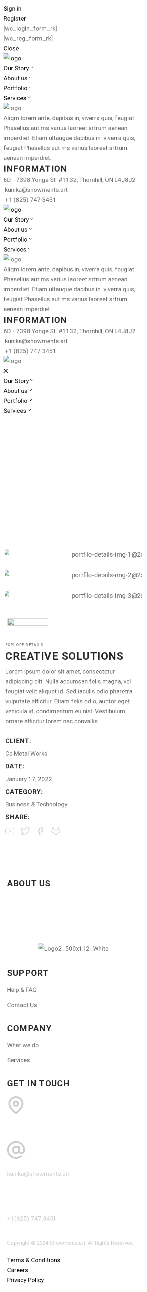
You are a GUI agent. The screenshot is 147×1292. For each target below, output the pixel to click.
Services (15, 98)
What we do (23, 1045)
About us (15, 78)
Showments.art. (68, 1243)
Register (15, 18)
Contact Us (22, 1005)
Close (11, 48)
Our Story (16, 68)
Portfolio (15, 88)
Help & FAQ (22, 989)
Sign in (12, 8)
